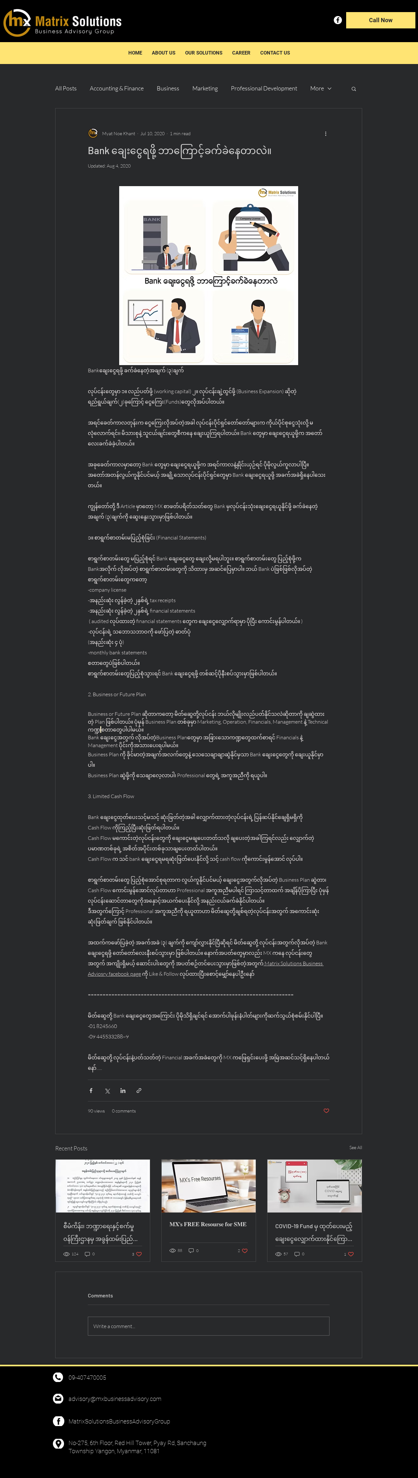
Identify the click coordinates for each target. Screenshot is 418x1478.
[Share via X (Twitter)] (107, 1090)
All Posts (66, 88)
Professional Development (264, 88)
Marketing (205, 88)
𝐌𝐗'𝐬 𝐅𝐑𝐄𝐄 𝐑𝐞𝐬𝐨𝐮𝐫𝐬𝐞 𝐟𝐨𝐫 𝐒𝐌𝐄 (208, 1224)
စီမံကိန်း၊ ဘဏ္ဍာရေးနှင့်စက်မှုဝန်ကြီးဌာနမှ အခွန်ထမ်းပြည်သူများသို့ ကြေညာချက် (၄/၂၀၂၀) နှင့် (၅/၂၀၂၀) (98, 1234)
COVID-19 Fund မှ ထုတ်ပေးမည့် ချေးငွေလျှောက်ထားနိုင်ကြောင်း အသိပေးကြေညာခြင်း (314, 1234)
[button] (354, 88)
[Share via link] (139, 1090)
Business (168, 88)
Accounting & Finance (117, 88)
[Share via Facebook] (91, 1090)
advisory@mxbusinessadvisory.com (115, 1398)
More (317, 88)
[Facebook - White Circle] (338, 20)
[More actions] (326, 133)
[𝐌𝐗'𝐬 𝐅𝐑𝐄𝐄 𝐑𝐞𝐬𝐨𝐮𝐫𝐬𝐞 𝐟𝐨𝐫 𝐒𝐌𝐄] (209, 1186)
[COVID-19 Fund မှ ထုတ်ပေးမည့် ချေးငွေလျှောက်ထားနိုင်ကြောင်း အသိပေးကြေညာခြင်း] (314, 1186)
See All (355, 1147)
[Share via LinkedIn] (123, 1090)
